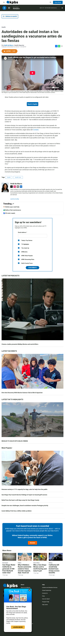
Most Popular (7, 448)
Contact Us (45, 593)
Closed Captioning (46, 590)
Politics (19, 562)
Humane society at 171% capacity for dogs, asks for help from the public (24, 489)
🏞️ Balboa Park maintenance (12, 210)
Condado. (36, 130)
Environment (5, 562)
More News (6, 551)
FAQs (43, 596)
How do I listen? (46, 599)
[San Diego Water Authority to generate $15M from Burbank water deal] (9, 557)
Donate (32, 543)
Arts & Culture (36, 562)
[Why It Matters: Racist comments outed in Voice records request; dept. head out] (25, 557)
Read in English (32, 104)
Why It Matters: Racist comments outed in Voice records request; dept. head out (24, 569)
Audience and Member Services (49, 587)
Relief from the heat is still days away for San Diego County (20, 500)
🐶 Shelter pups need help (11, 207)
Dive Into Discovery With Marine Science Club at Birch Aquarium (22, 392)
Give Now (58, 2)
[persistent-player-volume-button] (9, 8)
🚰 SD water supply (9, 213)
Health (4, 27)
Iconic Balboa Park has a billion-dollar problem (17, 511)
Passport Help (45, 601)
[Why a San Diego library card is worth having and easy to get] (40, 557)
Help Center (45, 604)
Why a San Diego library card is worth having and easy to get (40, 568)
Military (50, 562)
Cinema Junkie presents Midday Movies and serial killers (20, 344)
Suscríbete (32, 267)
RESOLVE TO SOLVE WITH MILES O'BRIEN (15, 441)
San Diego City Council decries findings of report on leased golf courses (24, 495)
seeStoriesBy (14, 199)
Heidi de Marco (8, 45)
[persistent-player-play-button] (4, 8)
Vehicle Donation (25, 632)
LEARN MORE (18, 627)
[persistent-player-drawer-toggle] (62, 8)
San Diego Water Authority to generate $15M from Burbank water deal (8, 569)
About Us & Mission (25, 587)
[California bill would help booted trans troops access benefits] (56, 557)
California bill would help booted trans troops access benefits (54, 569)
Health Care (18, 177)
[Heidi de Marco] (5, 187)
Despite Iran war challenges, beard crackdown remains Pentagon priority (25, 505)
